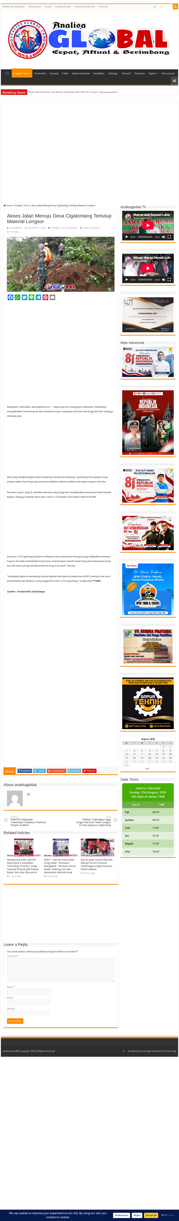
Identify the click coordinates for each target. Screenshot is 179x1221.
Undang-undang (62, 6)
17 (126, 758)
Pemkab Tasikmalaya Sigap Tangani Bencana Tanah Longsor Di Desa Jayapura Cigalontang (93, 821)
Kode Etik (103, 6)
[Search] (175, 6)
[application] (148, 225)
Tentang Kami (34, 6)
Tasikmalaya (71, 228)
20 (149, 758)
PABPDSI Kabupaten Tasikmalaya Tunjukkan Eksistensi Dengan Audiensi (28, 821)
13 (149, 754)
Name (11, 987)
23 (170, 758)
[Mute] (163, 237)
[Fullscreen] (169, 237)
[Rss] (154, 7)
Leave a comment (91, 228)
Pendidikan (98, 73)
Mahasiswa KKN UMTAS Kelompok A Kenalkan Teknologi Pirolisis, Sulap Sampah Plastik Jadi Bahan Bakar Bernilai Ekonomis (23, 866)
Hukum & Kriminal (81, 73)
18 (134, 758)
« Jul (147, 768)
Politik (65, 73)
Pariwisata (140, 73)
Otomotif (126, 73)
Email (10, 998)
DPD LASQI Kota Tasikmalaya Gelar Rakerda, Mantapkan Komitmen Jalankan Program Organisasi (75, 92)
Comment (13, 956)
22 (163, 758)
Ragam (152, 73)
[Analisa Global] (89, 39)
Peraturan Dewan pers (84, 6)
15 (163, 754)
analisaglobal (16, 228)
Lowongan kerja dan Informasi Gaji (158, 1051)
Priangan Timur (21, 73)
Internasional (168, 73)
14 (156, 754)
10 (126, 754)
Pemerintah (40, 73)
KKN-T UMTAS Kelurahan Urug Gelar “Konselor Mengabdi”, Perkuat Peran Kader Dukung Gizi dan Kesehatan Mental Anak (60, 866)
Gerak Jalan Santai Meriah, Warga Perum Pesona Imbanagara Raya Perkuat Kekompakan (97, 864)
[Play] (126, 237)
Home (7, 73)
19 (142, 758)
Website (11, 1008)
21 (156, 758)
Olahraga (113, 73)
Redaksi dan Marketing (13, 6)
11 (134, 754)
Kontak (48, 6)
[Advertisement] (89, 127)
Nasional (54, 73)
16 (170, 754)
